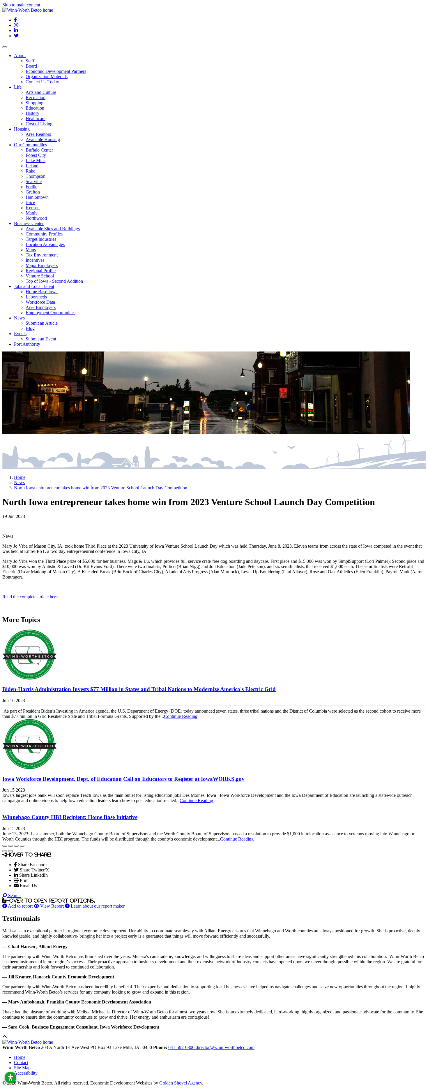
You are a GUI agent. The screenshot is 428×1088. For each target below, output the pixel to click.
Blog (30, 328)
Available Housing (43, 139)
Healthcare (35, 118)
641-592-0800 (182, 1047)
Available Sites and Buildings (53, 228)
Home (19, 1057)
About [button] (20, 55)
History (32, 113)
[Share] (10, 846)
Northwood (36, 218)
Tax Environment (42, 254)
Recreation (35, 97)
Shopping (34, 102)
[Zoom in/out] (22, 846)
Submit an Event (41, 338)
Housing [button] (22, 128)
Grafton (33, 191)
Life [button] (18, 87)
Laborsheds (36, 296)
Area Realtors (38, 134)
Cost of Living (39, 123)
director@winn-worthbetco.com (225, 1047)
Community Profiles (44, 233)
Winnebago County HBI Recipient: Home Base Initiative (69, 817)
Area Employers (41, 307)
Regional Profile (41, 270)
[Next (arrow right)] (10, 851)
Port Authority (27, 344)
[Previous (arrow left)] (4, 851)
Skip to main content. (21, 4)
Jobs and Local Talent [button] (34, 286)
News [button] (19, 317)
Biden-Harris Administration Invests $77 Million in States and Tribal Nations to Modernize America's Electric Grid (139, 689)
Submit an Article (42, 323)
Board (31, 66)
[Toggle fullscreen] (16, 846)
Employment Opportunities (50, 312)
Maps (31, 249)
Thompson (35, 176)
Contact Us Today (42, 81)
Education (35, 108)
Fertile (31, 186)
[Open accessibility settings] (10, 1077)
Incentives (35, 260)
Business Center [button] (29, 223)
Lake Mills (35, 160)
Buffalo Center (39, 149)
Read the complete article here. (30, 596)
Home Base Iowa (42, 291)
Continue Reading (180, 716)
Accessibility (26, 1073)
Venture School (40, 275)
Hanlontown (37, 197)
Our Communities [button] (30, 144)
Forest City (36, 155)
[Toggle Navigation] (4, 47)
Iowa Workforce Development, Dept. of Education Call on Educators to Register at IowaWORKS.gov (123, 779)
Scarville (34, 181)
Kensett (33, 207)
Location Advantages (45, 244)
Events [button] (20, 333)
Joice (30, 202)
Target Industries (41, 239)
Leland (32, 165)
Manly (32, 212)
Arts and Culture (41, 92)
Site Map (22, 1067)
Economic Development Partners (56, 71)
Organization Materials (47, 76)
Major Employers (42, 265)
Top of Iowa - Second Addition (54, 281)
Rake (30, 170)
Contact (21, 1062)
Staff (30, 60)
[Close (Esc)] (4, 846)
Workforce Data (40, 302)
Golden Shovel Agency (180, 1082)
